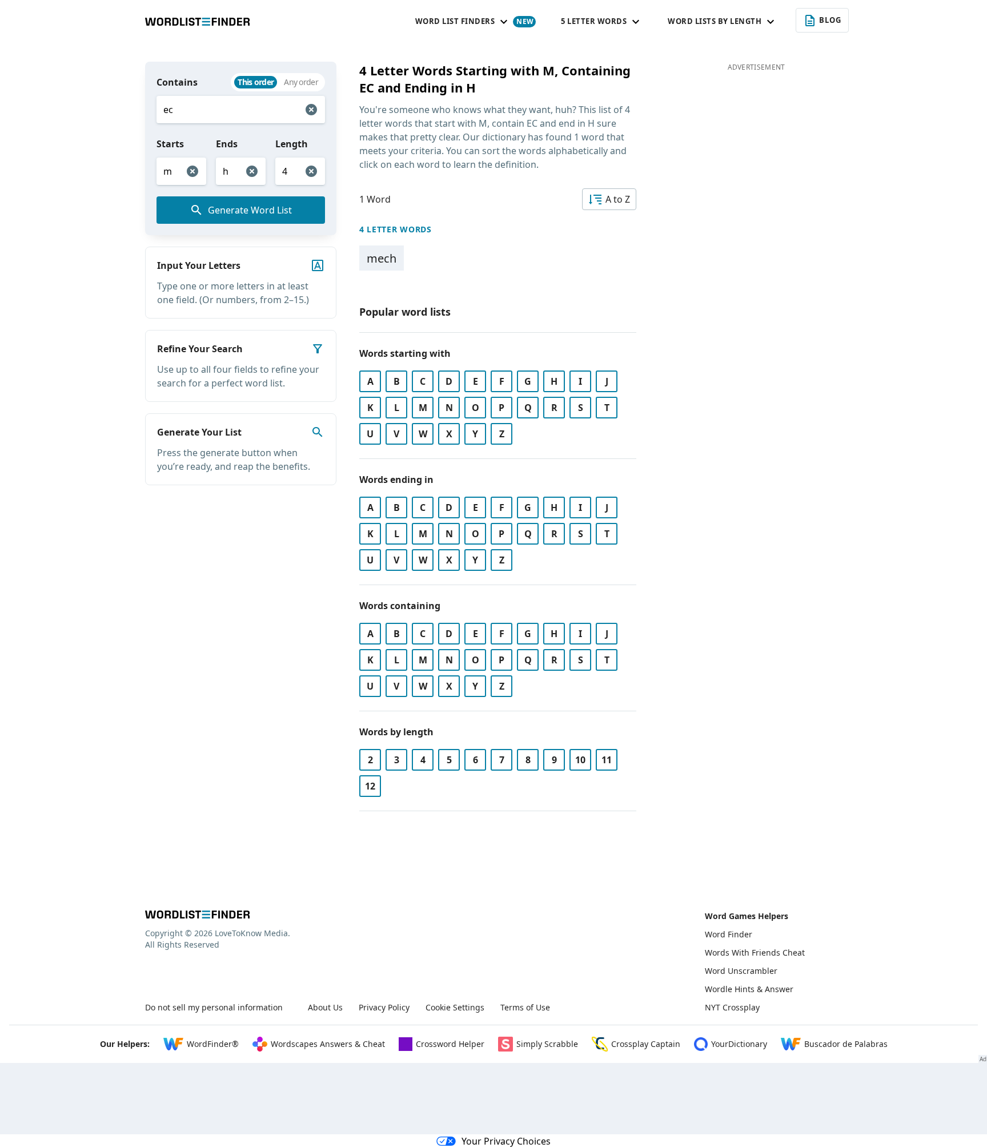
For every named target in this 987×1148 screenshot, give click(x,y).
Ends (227, 144)
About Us (325, 1007)
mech (381, 258)
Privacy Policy (384, 1007)
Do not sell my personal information (214, 1007)
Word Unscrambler (741, 970)
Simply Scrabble (547, 1043)
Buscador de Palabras (846, 1043)
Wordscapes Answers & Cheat (328, 1043)
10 (580, 760)
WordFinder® (213, 1043)
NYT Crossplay (732, 1007)
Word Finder (728, 934)
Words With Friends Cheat (755, 952)
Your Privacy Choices (506, 1141)
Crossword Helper (450, 1043)
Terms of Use (525, 1007)
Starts (170, 144)
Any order (301, 81)
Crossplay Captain (645, 1043)
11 (606, 760)
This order (256, 81)
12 (370, 786)
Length (291, 144)
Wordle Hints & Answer (749, 989)
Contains (177, 82)
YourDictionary (739, 1043)
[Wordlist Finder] (197, 915)
